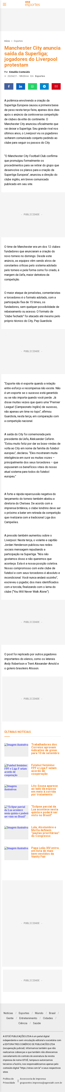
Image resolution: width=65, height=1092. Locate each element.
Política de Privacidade (9, 1081)
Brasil (52, 1013)
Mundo (39, 1013)
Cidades (48, 1018)
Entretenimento (28, 1018)
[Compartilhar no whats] (32, 86)
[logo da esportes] (32, 4)
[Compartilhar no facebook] (8, 86)
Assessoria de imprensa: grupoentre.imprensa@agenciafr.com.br (41, 1081)
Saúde (37, 1023)
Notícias (8, 1013)
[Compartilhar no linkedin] (20, 86)
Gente (10, 1018)
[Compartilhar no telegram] (44, 86)
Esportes (18, 41)
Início (7, 41)
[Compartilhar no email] (56, 86)
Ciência (22, 1023)
